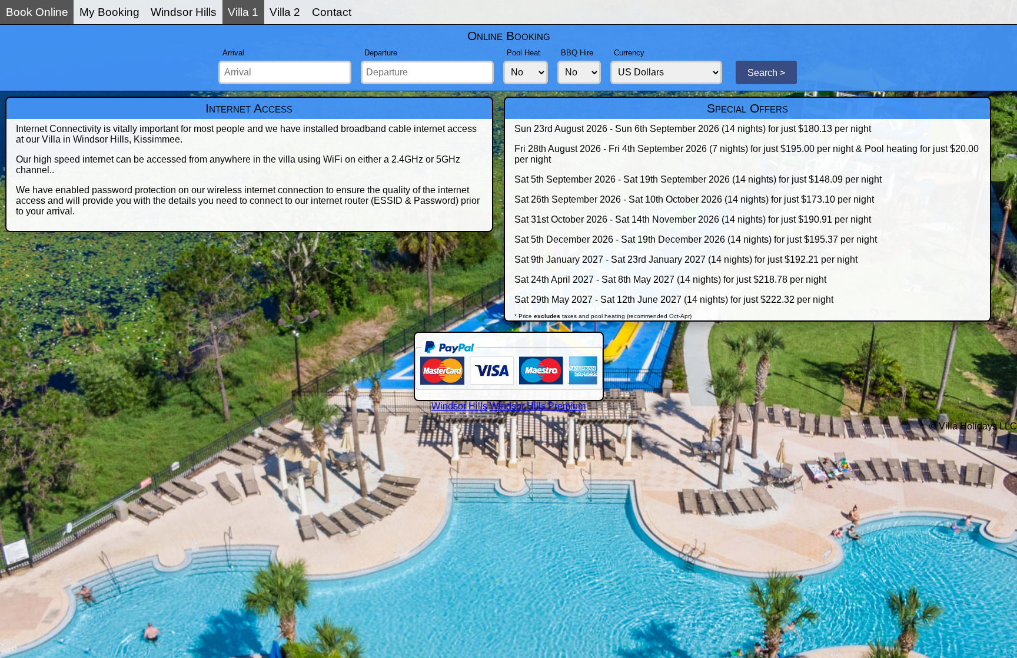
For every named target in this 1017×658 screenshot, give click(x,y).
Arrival (233, 52)
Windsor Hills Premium (538, 406)
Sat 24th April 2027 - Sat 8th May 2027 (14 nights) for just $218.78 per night (670, 280)
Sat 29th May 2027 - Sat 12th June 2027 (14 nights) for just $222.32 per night (673, 300)
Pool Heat (523, 52)
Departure (380, 52)
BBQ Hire (577, 52)
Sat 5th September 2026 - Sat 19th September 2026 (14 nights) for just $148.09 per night (698, 179)
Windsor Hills (184, 12)
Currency (629, 52)
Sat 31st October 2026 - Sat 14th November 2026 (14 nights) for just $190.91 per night (692, 219)
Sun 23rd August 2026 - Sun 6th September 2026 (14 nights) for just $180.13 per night (692, 129)
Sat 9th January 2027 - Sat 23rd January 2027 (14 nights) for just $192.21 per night (686, 259)
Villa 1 (243, 12)
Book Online (37, 12)
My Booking (109, 12)
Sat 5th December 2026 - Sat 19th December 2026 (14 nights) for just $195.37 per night (695, 239)
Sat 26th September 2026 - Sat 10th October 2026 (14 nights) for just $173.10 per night (694, 199)
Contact (331, 12)
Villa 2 (285, 12)
